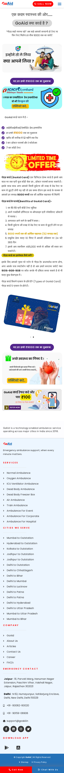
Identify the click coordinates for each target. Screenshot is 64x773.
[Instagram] (21, 729)
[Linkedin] (14, 729)
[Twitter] (28, 729)
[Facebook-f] (6, 729)
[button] (59, 4)
